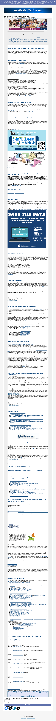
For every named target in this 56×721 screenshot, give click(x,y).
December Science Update (15, 494)
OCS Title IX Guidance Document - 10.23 (19, 466)
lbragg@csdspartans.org (12, 565)
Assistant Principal (17, 619)
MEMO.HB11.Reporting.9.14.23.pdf (16, 414)
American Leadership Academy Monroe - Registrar (19, 583)
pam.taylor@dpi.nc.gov (23, 328)
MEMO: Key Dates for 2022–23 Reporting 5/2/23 (19, 416)
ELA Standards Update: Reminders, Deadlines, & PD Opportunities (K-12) (24, 488)
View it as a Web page (34, 18)
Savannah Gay (30, 111)
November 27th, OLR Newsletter (16, 479)
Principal (12, 619)
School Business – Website (15, 482)
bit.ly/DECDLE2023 (15, 129)
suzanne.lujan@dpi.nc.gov (25, 332)
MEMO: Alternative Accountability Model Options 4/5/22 (20, 425)
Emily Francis (15, 548)
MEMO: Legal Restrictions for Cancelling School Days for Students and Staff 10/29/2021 (26, 428)
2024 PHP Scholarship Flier (15, 189)
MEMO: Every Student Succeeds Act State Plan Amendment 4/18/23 (23, 417)
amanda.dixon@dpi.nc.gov (25, 333)
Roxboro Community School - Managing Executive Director (21, 606)
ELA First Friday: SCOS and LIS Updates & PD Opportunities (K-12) (22, 492)
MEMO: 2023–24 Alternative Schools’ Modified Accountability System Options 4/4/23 (26, 419)
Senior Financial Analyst (28, 619)
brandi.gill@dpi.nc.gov (13, 459)
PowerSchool (42, 692)
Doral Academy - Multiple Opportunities (17, 594)
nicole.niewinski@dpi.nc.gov (18, 672)
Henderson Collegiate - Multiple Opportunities (18, 598)
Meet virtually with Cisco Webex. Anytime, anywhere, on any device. (33, 512)
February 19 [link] (35, 455)
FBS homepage (21, 63)
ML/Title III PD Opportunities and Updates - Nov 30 (19, 491)
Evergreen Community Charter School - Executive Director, (21, 595)
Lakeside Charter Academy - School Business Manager (20, 600)
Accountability (37, 692)
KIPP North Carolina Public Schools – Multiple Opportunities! (21, 599)
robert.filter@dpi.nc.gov (24, 334)
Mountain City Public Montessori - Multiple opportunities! (20, 602)
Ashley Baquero (10, 641)
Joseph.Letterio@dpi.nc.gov (13, 581)
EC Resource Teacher (17, 629)
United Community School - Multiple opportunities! (19, 612)
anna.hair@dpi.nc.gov (22, 335)
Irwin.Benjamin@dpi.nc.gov (21, 73)
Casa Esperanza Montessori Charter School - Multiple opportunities (22, 591)
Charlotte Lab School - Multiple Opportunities (18, 593)
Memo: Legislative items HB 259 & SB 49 (17, 413)
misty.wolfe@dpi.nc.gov (27, 326)
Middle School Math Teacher (39, 595)
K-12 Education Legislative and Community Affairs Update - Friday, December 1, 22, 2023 (26, 493)
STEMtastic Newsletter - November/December (18, 481)
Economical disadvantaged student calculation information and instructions (24, 483)
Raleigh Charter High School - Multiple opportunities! (20, 605)
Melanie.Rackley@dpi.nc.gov (18, 650)
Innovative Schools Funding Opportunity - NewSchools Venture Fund (20, 344)
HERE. (21, 463)
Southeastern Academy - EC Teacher (17, 607)
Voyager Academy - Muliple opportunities (18, 614)
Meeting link (26, 320)
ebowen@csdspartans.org (12, 564)
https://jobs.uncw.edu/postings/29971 (25, 624)
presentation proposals (36, 550)
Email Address (7, 699)
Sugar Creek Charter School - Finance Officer (18, 609)
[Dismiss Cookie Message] (54, 1)
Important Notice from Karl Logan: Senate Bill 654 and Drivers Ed (22, 429)
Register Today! (10, 274)
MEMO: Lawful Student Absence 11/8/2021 (18, 427)
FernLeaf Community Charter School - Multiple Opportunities (21, 596)
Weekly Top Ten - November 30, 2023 (17, 478)
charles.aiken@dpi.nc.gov (13, 405)
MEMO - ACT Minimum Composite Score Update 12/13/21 (21, 426)
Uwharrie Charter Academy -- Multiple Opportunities (20, 613)
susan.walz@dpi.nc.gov (13, 300)
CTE (21, 587)
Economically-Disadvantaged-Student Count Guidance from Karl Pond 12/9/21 (24, 430)
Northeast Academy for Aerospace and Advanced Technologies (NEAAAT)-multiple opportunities (28, 604)
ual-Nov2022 (20, 484)
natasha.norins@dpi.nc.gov (16, 185)
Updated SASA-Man (14, 484)
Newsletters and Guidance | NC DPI (25, 95)
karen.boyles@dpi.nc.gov (24, 329)
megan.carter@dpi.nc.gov (18, 667)
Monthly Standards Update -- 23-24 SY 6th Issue (19, 496)
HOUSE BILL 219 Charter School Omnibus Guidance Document (25, 470)
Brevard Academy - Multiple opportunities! (18, 588)
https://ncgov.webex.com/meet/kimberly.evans (16, 511)
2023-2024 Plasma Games (13, 393)
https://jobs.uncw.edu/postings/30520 (26, 625)
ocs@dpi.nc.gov (16, 640)
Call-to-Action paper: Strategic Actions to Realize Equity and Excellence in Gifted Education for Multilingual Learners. (27, 287)
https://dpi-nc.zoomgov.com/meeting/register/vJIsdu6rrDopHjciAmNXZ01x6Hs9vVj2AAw (30, 209)
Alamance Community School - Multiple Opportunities (20, 582)
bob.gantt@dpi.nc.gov (24, 327)
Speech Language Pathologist (18, 628)
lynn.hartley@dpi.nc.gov (25, 331)
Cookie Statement (40, 3)
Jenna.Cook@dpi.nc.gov (17, 646)
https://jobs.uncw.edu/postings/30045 (29, 623)
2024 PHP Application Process (16, 193)
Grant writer (36, 619)
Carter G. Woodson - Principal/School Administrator (19, 590)
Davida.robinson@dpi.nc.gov (18, 681)
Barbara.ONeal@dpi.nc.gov (18, 677)
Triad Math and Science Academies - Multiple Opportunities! (21, 610)
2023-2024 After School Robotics (15, 394)
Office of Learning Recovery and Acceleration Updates (20, 485)
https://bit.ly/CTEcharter (38, 309)
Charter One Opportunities (15, 615)
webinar (23, 366)
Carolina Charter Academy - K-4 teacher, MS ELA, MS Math (21, 589)
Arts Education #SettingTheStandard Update (18, 486)
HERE (38, 37)
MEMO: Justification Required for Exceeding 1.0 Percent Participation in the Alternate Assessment (26, 422)
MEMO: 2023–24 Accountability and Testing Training (20, 420)
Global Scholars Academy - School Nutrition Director (20, 597)
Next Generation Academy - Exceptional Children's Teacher (21, 603)
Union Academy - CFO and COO (16, 611)
